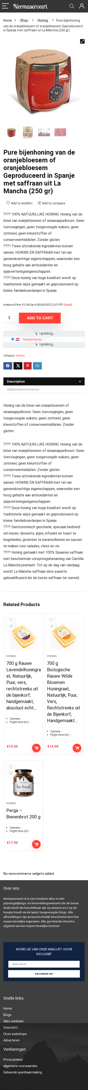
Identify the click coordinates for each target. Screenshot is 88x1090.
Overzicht (10, 1027)
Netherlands (32, 339)
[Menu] (5, 6)
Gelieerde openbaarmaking (22, 1072)
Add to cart (40, 318)
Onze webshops (15, 1034)
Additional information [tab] (23, 389)
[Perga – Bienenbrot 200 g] (23, 783)
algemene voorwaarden (20, 1066)
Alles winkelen (13, 1021)
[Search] (71, 6)
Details (67, 304)
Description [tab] (16, 381)
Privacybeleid (13, 1059)
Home (7, 20)
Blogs (7, 1015)
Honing (43, 20)
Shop (24, 20)
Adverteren (11, 1040)
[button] (82, 41)
